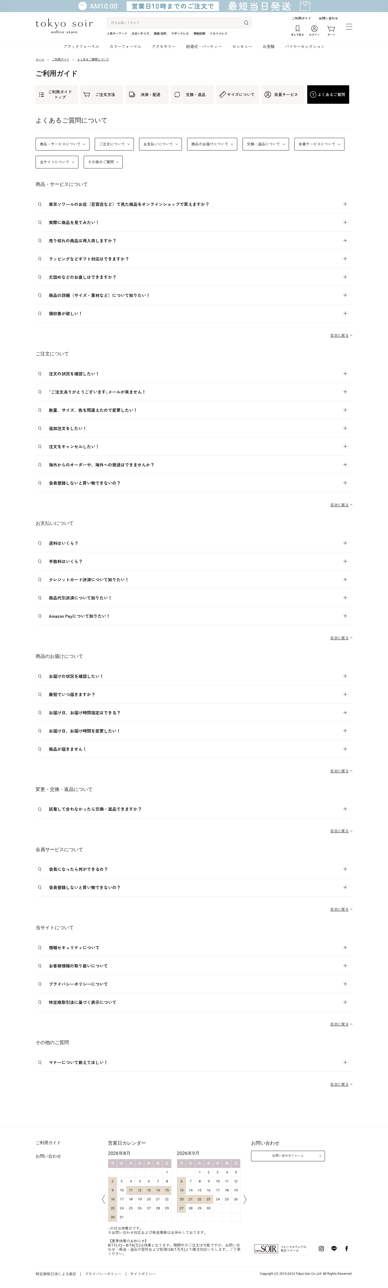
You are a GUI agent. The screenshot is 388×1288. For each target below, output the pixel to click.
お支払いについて (158, 144)
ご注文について (112, 144)
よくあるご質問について (93, 59)
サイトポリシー (143, 1274)
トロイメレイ (218, 33)
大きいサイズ (140, 33)
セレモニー (242, 46)
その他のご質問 (101, 162)
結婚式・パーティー (204, 46)
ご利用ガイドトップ (60, 94)
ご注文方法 (105, 94)
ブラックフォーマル (81, 46)
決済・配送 (150, 94)
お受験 (269, 46)
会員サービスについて (317, 144)
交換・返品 (196, 94)
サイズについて (241, 94)
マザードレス (180, 33)
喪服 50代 (160, 33)
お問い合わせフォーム (288, 1156)
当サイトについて (54, 162)
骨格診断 (199, 33)
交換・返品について (263, 144)
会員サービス (286, 94)
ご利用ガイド (301, 18)
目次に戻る (339, 335)
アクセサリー (164, 46)
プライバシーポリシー (103, 1274)
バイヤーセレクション (305, 46)
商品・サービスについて (60, 144)
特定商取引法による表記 (56, 1274)
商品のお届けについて (209, 144)
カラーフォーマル (125, 46)
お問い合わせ (328, 18)
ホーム (40, 59)
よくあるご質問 (331, 94)
